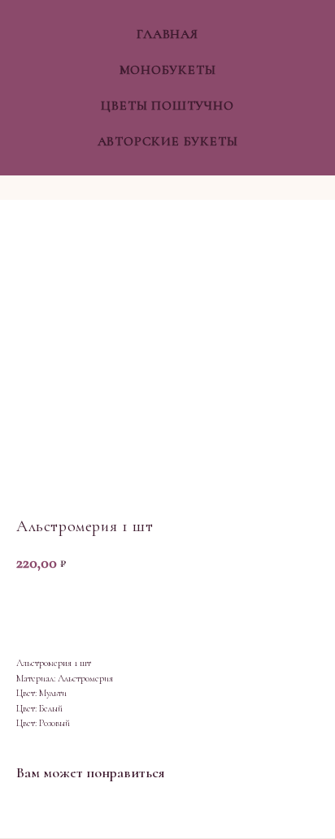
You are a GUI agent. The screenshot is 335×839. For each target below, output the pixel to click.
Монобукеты (168, 70)
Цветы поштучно (167, 105)
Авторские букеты (168, 141)
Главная (167, 34)
